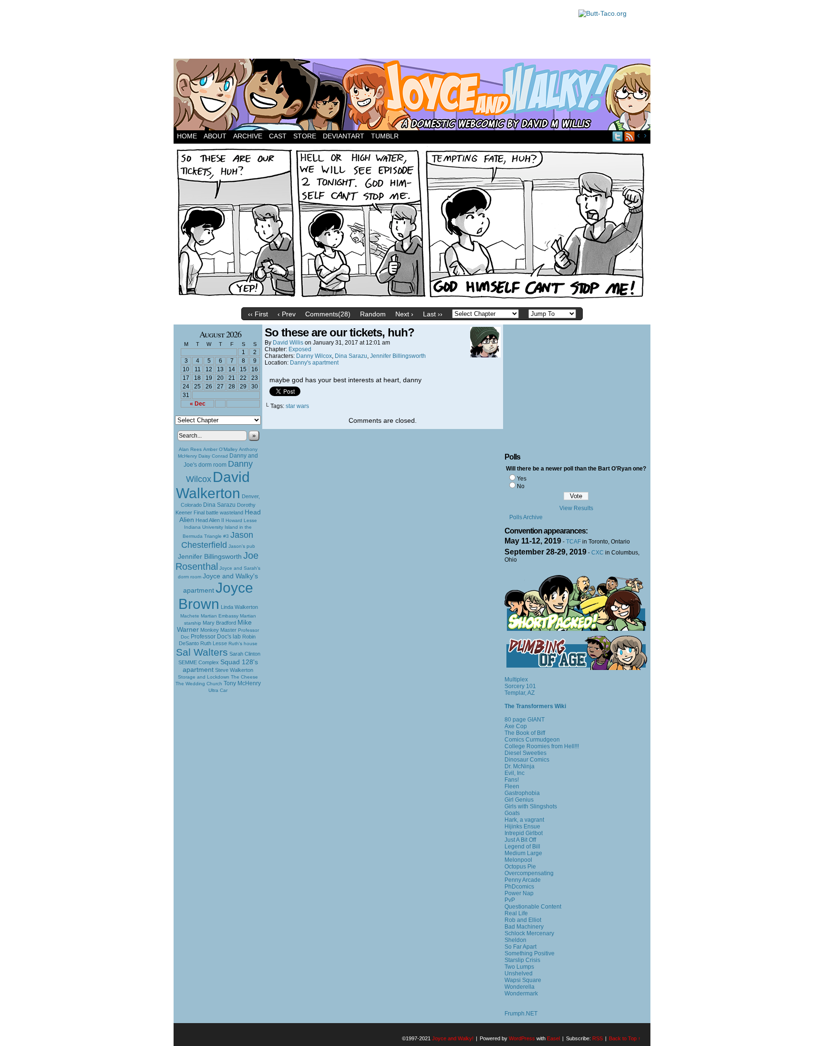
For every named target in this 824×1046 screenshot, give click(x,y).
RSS (630, 136)
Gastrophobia (522, 793)
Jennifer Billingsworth (210, 556)
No (521, 486)
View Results (576, 508)
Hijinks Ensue (522, 826)
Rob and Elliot (523, 920)
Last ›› (433, 314)
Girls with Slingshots (531, 806)
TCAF (573, 541)
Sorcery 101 (520, 686)
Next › (404, 314)
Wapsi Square (523, 980)
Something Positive (530, 953)
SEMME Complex (198, 662)
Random (373, 314)
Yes (521, 478)
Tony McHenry (242, 683)
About (215, 136)
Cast (278, 136)
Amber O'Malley (220, 449)
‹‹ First (258, 314)
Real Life (516, 913)
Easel (553, 1038)
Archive (247, 136)
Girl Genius (519, 799)
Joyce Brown (215, 596)
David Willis (288, 342)
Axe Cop (516, 726)
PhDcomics (519, 886)
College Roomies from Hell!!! (542, 746)
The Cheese (244, 677)
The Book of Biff (525, 733)
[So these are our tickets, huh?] (412, 300)
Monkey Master (218, 630)
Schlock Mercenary (529, 933)
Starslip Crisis (522, 960)
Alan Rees (190, 449)
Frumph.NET (521, 1013)
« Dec (198, 403)
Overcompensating (529, 873)
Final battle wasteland (218, 512)
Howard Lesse (241, 520)
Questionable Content (533, 906)
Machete (189, 615)
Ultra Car (217, 690)
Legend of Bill (522, 846)
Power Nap (519, 893)
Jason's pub (241, 546)
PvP (510, 900)
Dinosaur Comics (527, 759)
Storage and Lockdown (203, 677)
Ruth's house (243, 643)
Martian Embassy (219, 615)
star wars (297, 406)
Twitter (618, 136)
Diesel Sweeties (525, 753)
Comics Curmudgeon (532, 739)
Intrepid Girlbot (524, 833)
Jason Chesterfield (217, 540)
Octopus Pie (520, 866)
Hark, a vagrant (524, 819)
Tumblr (385, 136)
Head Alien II (210, 520)
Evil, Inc (515, 773)
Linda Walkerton (239, 607)
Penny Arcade (523, 880)
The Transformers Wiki (535, 706)
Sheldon (515, 940)
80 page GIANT (525, 719)
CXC (597, 552)
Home (187, 136)
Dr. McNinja (520, 766)
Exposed (299, 349)
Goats (512, 813)
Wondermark (521, 993)
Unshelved (519, 973)
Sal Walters (202, 652)
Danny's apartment (314, 362)
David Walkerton (213, 485)
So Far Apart (520, 946)
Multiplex (516, 679)
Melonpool (518, 860)
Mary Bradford (219, 623)
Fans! (512, 779)
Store (304, 136)
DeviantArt (343, 136)
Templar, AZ (520, 693)
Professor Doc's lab (216, 636)
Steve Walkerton (234, 670)
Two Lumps (519, 966)
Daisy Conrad (213, 456)
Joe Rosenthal (216, 561)
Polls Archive (526, 517)
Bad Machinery (524, 926)
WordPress (522, 1038)
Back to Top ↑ (625, 1038)
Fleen (512, 786)
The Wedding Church (198, 683)
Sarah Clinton (244, 654)
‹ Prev (287, 314)
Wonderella (520, 986)
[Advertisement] (371, 31)
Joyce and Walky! (413, 96)
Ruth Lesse (213, 643)
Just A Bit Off (520, 840)
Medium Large (523, 853)
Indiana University (203, 527)
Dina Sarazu (219, 505)
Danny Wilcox (314, 356)
